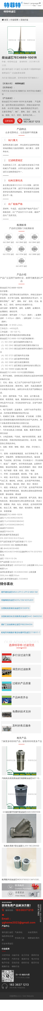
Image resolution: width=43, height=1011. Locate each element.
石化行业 (24, 20)
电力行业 (35, 959)
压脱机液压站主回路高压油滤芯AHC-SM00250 (21, 616)
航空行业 (35, 962)
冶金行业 (15, 955)
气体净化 (18, 932)
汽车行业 (15, 959)
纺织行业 (25, 962)
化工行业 (25, 955)
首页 (6, 20)
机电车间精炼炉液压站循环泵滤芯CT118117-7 (20, 632)
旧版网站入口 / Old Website (21, 996)
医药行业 (35, 955)
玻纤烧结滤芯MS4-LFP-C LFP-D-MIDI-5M (19, 592)
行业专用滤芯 (7, 943)
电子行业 (5, 962)
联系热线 (26, 119)
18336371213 (24, 910)
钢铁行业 (15, 966)
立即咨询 (9, 121)
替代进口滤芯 (7, 932)
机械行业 (5, 959)
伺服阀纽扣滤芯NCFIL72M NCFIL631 (17, 600)
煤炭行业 (25, 959)
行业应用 (14, 20)
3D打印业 (6, 955)
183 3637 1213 (31, 121)
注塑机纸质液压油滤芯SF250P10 (15, 608)
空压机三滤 (19, 938)
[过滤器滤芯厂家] (13, 4)
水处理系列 (32, 932)
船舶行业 (5, 966)
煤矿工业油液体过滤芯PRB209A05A (16, 624)
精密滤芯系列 (33, 938)
